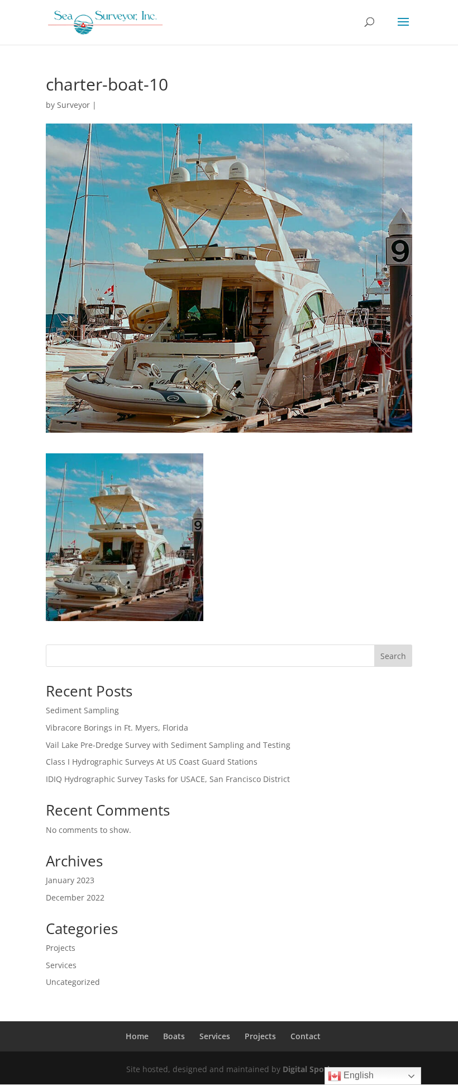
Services (61, 965)
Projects (60, 947)
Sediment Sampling (82, 710)
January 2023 (70, 880)
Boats (174, 1036)
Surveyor (73, 105)
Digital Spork (307, 1069)
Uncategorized (73, 982)
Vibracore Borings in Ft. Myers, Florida (117, 727)
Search (393, 656)
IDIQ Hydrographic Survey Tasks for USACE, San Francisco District (168, 779)
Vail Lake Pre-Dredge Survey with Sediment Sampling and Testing (168, 745)
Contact (305, 1036)
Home (137, 1036)
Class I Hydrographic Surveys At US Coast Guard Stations (151, 761)
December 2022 (75, 897)
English (357, 1075)
